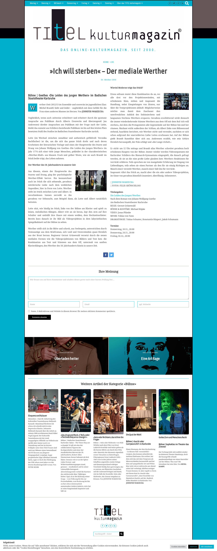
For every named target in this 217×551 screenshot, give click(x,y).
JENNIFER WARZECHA (122, 182)
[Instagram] (178, 3)
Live (112, 62)
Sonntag (108, 3)
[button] (121, 534)
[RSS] (182, 3)
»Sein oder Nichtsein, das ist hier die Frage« (108, 438)
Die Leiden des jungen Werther (125, 195)
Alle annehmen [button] (206, 546)
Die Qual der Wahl (133, 434)
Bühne (106, 62)
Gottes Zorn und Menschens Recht (173, 437)
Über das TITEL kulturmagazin (129, 3)
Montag (33, 3)
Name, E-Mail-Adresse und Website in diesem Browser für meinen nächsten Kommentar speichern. (73, 311)
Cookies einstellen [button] (178, 546)
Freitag (84, 3)
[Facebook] (170, 3)
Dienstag (44, 3)
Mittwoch (57, 3)
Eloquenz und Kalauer (37, 415)
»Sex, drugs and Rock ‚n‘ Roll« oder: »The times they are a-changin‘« (75, 436)
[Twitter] (174, 3)
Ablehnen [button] (193, 546)
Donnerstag (71, 3)
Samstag (96, 3)
